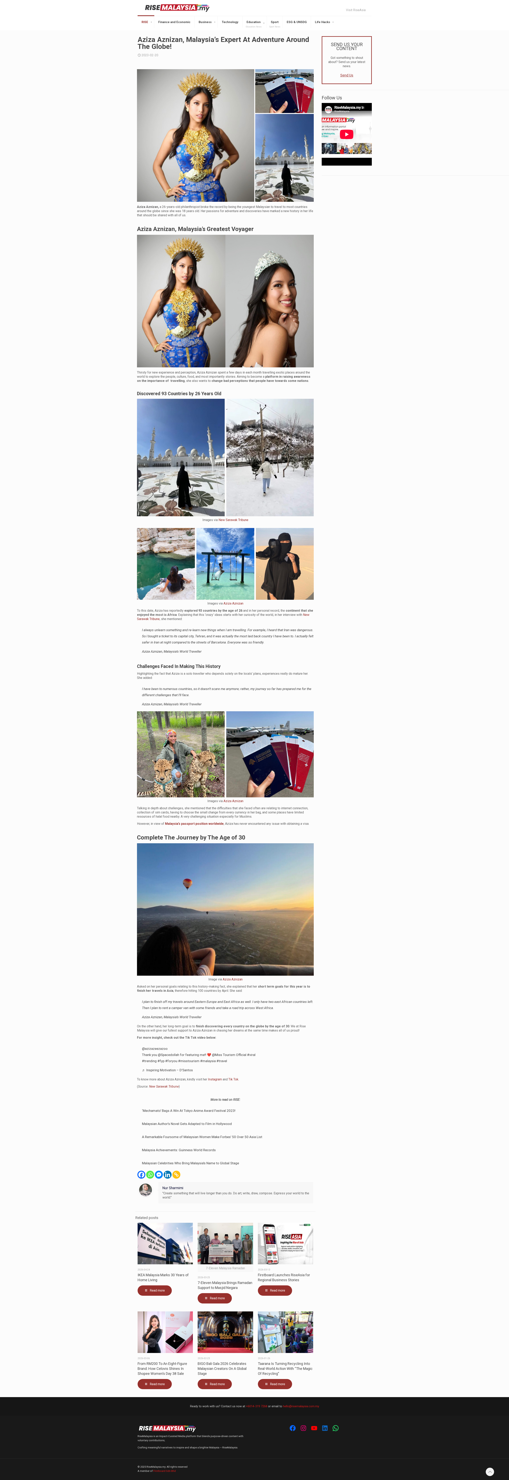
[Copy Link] (176, 1175)
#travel (222, 1061)
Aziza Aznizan (233, 603)
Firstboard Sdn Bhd (164, 1470)
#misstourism (188, 1061)
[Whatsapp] (150, 1175)
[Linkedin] (168, 1175)
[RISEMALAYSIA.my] (177, 8)
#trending (149, 1061)
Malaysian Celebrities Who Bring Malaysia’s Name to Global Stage (190, 1163)
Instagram (215, 1079)
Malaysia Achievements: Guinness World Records (179, 1150)
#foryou (171, 1061)
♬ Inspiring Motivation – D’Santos (167, 1070)
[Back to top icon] (490, 1472)
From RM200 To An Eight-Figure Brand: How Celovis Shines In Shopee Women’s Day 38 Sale (162, 1369)
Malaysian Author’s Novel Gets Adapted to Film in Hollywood (187, 1124)
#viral (251, 1055)
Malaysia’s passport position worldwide (194, 824)
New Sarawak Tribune (233, 520)
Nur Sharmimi (172, 1188)
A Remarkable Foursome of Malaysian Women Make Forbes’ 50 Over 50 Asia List (202, 1137)
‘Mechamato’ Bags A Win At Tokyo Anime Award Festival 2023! (188, 1111)
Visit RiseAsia (356, 10)
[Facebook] (141, 1175)
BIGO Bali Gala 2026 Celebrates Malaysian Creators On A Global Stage (222, 1369)
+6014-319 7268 (256, 1406)
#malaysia (208, 1061)
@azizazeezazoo (155, 1049)
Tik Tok (233, 1079)
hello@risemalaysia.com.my (301, 1406)
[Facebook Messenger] (159, 1175)
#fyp (160, 1061)
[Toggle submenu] (151, 22)
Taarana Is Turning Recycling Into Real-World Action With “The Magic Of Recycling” (285, 1369)
